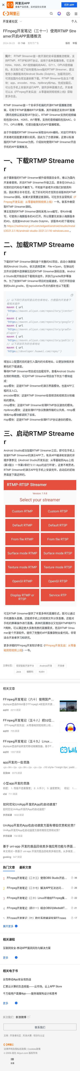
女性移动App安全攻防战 (17, 979)
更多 (5, 957)
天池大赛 (27, 1035)
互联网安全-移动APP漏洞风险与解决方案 (27, 948)
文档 (6, 1035)
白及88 (6, 772)
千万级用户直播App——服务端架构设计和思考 (30, 993)
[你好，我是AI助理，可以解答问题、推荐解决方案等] (59, 13)
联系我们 (40, 1027)
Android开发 (46, 665)
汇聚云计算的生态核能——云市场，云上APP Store (32, 986)
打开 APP (69, 5)
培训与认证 (38, 1035)
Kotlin (42, 671)
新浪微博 (21, 1017)
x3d (5, 793)
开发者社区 (15, 1035)
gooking (7, 856)
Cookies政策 (34, 1048)
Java (18, 671)
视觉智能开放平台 (25, 665)
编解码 (30, 671)
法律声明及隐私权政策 (15, 1048)
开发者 (61, 665)
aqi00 (6, 709)
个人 (74, 21)
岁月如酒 (7, 814)
